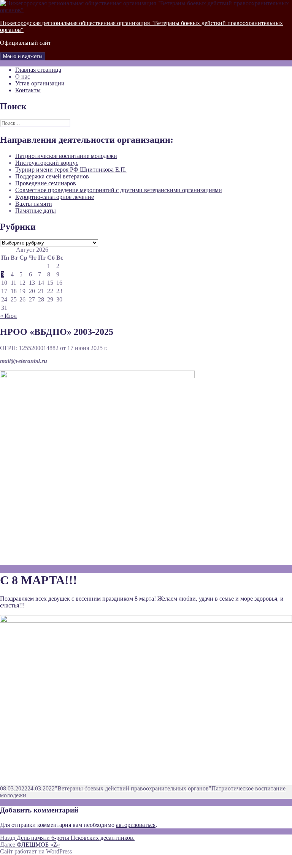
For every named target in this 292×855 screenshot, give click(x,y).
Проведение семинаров (45, 183)
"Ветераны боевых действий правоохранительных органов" (133, 788)
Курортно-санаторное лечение (54, 197)
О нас (22, 76)
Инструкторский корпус (46, 162)
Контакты (28, 90)
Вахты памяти (33, 203)
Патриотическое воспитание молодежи (66, 156)
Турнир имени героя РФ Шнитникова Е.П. (71, 169)
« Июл (8, 315)
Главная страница (38, 69)
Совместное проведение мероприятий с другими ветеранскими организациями (118, 190)
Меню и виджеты (22, 56)
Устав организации (40, 83)
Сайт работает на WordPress (36, 851)
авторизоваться (136, 825)
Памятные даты (35, 210)
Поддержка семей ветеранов (52, 176)
